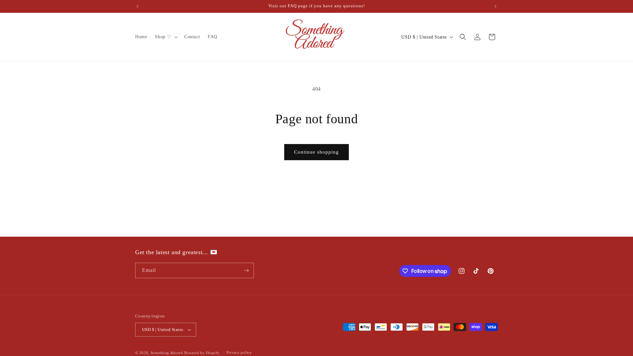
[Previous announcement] (137, 6)
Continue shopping (316, 152)
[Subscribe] (246, 270)
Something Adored (167, 353)
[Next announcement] (495, 6)
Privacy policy (239, 352)
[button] (165, 37)
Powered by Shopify (202, 353)
